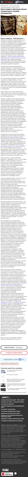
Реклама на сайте (6, 402)
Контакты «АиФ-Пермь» (8, 409)
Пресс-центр (21, 400)
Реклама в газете (18, 402)
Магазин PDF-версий (7, 404)
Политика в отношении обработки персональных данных (10, 454)
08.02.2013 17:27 (4, 6)
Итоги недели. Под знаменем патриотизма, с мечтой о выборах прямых (16, 389)
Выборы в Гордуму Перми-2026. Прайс (12, 418)
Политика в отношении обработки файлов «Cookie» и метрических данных (12, 456)
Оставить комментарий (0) (14, 353)
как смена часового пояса (15, 137)
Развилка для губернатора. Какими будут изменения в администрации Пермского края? (16, 385)
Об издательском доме (8, 400)
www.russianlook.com (9, 36)
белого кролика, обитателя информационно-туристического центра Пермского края (13, 58)
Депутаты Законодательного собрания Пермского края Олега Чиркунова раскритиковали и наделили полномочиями (12, 381)
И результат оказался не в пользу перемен (13, 145)
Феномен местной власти (12, 374)
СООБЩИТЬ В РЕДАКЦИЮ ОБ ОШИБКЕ (12, 420)
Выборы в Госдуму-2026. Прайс (10, 413)
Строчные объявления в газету (10, 411)
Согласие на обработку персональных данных (13, 452)
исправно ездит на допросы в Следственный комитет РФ (13, 284)
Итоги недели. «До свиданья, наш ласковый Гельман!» (14, 371)
